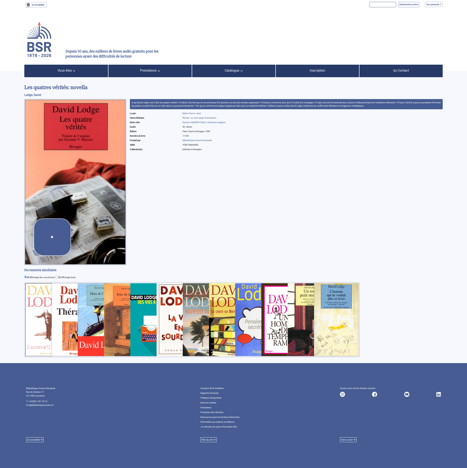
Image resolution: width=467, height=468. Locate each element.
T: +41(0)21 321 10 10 (36, 401)
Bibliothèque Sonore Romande (197, 140)
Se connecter (433, 4)
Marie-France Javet (192, 113)
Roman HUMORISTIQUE (194, 122)
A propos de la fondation (212, 388)
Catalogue (232, 70)
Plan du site (207, 439)
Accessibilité (38, 5)
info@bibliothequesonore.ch (40, 405)
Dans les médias (208, 402)
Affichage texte (68, 277)
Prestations (148, 70)
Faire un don (347, 439)
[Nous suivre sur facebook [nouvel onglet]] (374, 394)
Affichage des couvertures (42, 277)
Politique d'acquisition (211, 398)
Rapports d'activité (209, 393)
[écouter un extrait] (52, 237)
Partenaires (205, 407)
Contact (403, 70)
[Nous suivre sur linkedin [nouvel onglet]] (438, 394)
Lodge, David (32, 95)
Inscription (317, 70)
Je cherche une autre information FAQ (218, 426)
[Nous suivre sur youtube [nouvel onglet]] (406, 394)
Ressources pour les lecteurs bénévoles (220, 417)
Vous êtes (65, 70)
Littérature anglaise (216, 122)
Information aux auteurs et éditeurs (217, 422)
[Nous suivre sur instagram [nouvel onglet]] (342, 394)
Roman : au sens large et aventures (199, 118)
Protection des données (212, 412)
